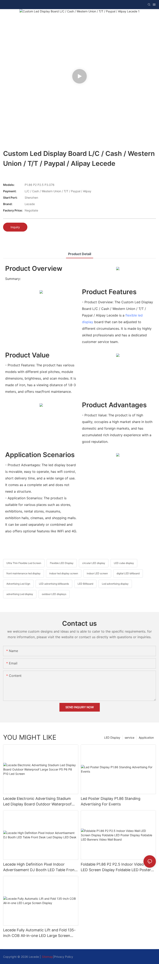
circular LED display (93, 563)
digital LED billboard (128, 573)
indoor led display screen (63, 573)
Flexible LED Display (61, 563)
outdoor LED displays (54, 594)
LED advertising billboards (54, 583)
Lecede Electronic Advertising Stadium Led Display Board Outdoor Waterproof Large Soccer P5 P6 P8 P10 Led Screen (37, 801)
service (129, 737)
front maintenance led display (23, 573)
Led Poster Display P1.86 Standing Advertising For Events (110, 801)
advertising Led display (19, 594)
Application (146, 737)
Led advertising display (115, 583)
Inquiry (15, 227)
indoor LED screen (97, 573)
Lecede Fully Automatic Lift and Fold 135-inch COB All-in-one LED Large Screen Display (39, 933)
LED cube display (124, 563)
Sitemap (47, 956)
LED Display (112, 737)
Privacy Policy (63, 956)
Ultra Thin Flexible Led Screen (23, 563)
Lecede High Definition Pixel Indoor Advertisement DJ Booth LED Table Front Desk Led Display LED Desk (39, 867)
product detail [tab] (79, 254)
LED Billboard (85, 583)
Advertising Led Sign (18, 583)
